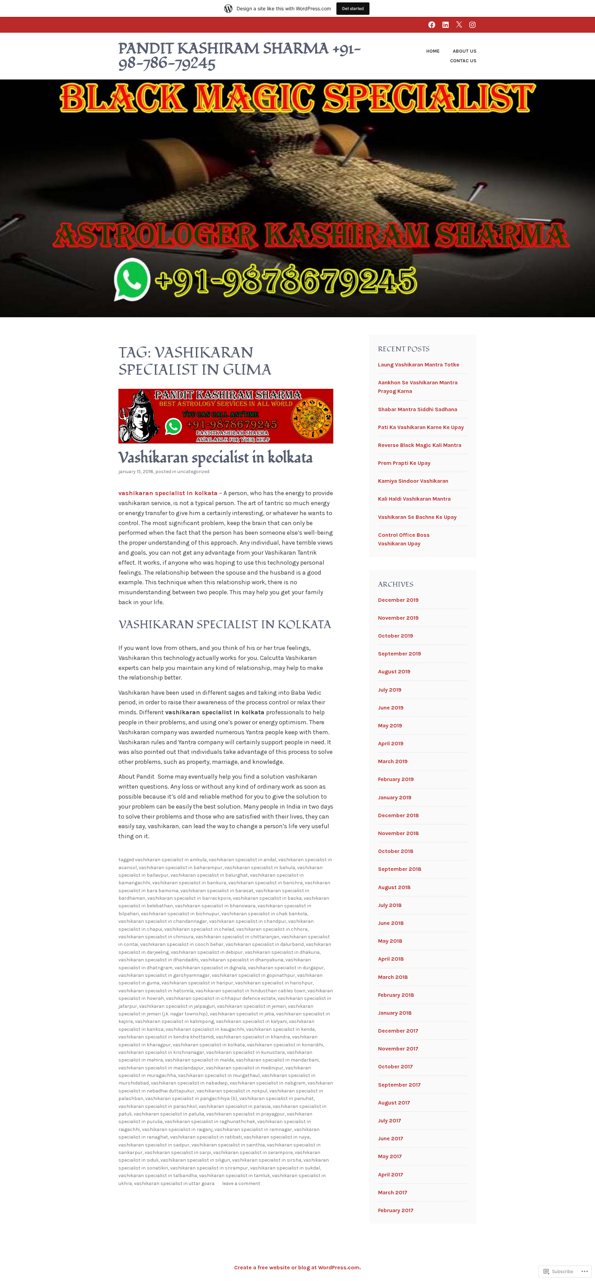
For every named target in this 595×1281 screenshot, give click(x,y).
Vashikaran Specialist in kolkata (209, 1045)
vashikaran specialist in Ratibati (206, 1137)
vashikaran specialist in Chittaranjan (237, 937)
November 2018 (398, 833)
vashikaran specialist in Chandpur (247, 921)
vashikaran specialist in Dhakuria (282, 952)
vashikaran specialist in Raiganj (177, 1129)
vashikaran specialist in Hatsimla (156, 991)
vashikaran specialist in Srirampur (209, 1168)
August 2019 (394, 671)
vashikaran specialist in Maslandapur (161, 1068)
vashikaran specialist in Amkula (171, 860)
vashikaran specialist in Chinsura (156, 937)
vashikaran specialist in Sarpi (178, 1152)
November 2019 (398, 618)
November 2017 (398, 1048)
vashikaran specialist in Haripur (197, 983)
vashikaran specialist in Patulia (169, 1114)
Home (433, 51)
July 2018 (390, 905)
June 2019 (391, 707)
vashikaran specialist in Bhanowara (215, 906)
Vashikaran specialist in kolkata (215, 458)
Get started (353, 8)
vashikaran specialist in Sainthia (228, 1145)
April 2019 (391, 743)
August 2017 (394, 1102)
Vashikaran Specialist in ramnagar (253, 1129)
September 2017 (399, 1084)
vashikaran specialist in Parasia (235, 1106)
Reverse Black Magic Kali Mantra (419, 445)
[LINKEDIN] (445, 25)
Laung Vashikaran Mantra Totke (418, 364)
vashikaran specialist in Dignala (210, 968)
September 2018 (399, 869)
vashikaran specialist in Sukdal (285, 1168)
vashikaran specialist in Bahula (260, 868)
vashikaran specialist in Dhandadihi (158, 960)
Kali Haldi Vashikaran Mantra (414, 498)
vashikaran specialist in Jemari (251, 1006)
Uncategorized (193, 471)
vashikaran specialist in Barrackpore (189, 898)
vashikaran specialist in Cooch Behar (181, 944)
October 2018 (396, 851)
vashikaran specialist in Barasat (216, 891)
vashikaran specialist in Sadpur (153, 1145)
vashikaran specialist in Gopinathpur (253, 975)
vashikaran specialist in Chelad (199, 929)
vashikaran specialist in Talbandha (157, 1175)
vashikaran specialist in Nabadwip (189, 1083)
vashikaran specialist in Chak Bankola (264, 914)
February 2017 (396, 1210)
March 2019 (393, 761)
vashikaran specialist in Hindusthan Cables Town (250, 991)
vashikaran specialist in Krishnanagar (161, 1052)
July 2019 (389, 689)
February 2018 (396, 995)
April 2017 (390, 1174)
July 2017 (389, 1120)
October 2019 (395, 635)
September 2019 (399, 653)
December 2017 (398, 1030)
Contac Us (463, 61)
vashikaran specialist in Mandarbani (277, 1060)
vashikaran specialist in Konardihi (285, 1045)
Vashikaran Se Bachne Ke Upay (417, 517)
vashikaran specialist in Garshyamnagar (164, 975)
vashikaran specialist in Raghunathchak (210, 1121)
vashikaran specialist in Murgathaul (219, 1075)
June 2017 (390, 1138)
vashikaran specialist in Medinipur (244, 1068)
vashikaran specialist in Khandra (253, 1037)
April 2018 (391, 959)
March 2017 (392, 1192)
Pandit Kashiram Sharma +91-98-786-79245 (240, 56)
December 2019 (398, 600)
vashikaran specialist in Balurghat (209, 875)
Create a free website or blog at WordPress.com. (297, 1267)
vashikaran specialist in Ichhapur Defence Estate (220, 998)
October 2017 (395, 1066)
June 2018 (391, 923)
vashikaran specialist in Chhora (271, 929)
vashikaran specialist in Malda (199, 1060)
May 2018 (390, 941)
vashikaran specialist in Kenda (280, 1029)
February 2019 (396, 779)
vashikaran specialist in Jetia (242, 1014)
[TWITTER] (459, 25)
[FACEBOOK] (432, 25)
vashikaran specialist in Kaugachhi (205, 1029)
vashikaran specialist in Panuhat (276, 1098)
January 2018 (395, 1013)
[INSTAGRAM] (472, 25)
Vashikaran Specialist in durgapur (286, 968)
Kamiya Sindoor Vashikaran (413, 481)
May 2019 (390, 725)
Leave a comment (241, 1183)
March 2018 (393, 977)
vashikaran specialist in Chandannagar (162, 921)
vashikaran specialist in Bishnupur (180, 914)
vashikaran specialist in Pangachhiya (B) (191, 1098)
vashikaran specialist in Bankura (189, 883)
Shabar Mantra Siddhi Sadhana (417, 409)
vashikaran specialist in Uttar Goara (174, 1183)
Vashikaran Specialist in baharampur (180, 868)
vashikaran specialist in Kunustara (245, 1052)
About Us (465, 51)
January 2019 (394, 797)
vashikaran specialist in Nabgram (267, 1083)
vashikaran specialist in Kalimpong (174, 1021)
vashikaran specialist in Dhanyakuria (241, 960)
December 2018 (398, 815)
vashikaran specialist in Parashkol (157, 1106)
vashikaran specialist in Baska (267, 898)
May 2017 (390, 1156)
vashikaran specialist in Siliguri (195, 1160)
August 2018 (394, 887)
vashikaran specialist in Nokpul (232, 1091)
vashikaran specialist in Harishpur (274, 983)
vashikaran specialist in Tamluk (234, 1175)
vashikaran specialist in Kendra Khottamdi (166, 1037)
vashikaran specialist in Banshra (265, 883)
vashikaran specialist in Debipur (207, 952)
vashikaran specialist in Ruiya (277, 1137)
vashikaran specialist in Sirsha (266, 1160)
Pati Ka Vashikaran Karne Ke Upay (421, 427)
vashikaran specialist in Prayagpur (245, 1114)
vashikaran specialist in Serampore (253, 1152)
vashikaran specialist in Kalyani (251, 1021)
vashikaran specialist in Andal (242, 860)
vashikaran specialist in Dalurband (265, 944)
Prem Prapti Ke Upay (404, 463)
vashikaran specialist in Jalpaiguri (177, 1006)
